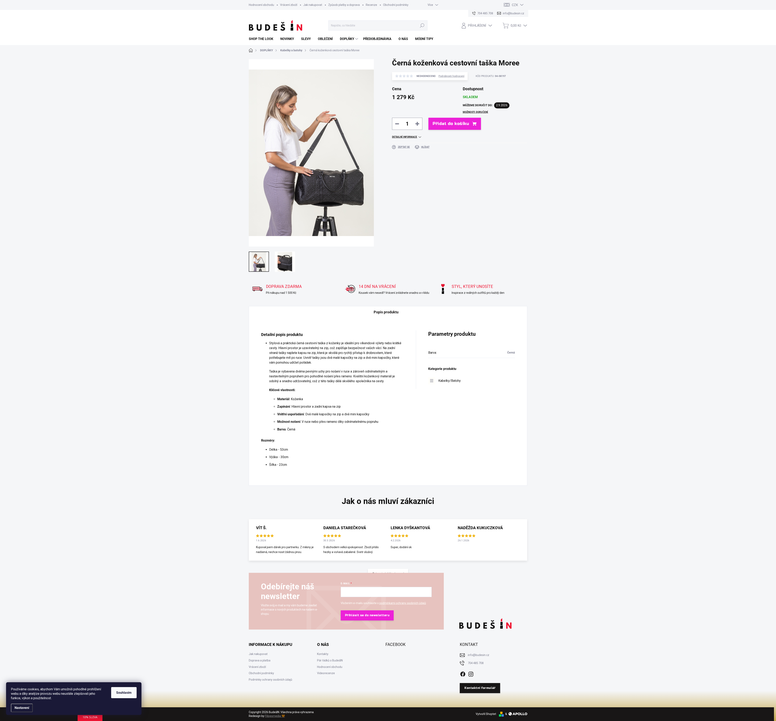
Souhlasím (124, 693)
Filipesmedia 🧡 (275, 716)
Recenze (371, 4)
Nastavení (22, 708)
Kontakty (322, 654)
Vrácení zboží (288, 4)
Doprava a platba (259, 660)
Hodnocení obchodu (261, 4)
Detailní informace (404, 136)
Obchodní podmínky (395, 4)
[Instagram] (471, 673)
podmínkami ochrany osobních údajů (402, 603)
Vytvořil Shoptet (486, 714)
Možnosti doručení (475, 112)
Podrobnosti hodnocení (451, 76)
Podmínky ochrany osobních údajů (270, 679)
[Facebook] (463, 673)
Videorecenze (326, 673)
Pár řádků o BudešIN (330, 660)
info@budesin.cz (478, 655)
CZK (515, 5)
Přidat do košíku (451, 123)
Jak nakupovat (312, 4)
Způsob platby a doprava (344, 4)
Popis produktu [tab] (386, 312)
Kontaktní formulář (479, 688)
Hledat (422, 25)
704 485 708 (476, 663)
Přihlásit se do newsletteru (367, 615)
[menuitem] (262, 39)
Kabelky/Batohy (449, 381)
